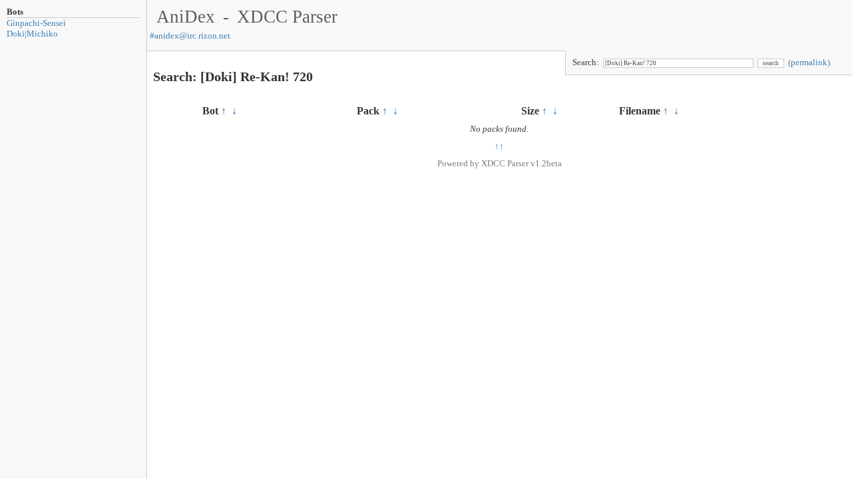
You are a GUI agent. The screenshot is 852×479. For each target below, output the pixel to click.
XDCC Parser (287, 17)
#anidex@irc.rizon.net (190, 36)
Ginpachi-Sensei (36, 23)
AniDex (185, 17)
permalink (809, 62)
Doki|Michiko (32, 34)
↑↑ (499, 146)
